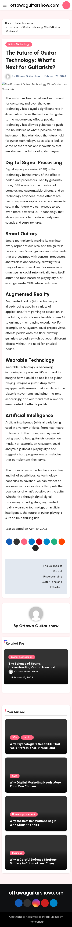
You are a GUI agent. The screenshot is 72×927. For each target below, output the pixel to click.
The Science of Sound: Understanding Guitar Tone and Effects (31, 667)
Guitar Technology (19, 44)
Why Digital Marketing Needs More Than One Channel (35, 784)
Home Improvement (23, 814)
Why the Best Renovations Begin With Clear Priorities (33, 823)
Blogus (55, 917)
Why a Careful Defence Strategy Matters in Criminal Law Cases (33, 861)
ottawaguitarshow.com (34, 5)
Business (17, 852)
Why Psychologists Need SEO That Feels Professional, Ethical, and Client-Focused (35, 747)
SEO (14, 737)
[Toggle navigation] (4, 5)
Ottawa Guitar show (28, 76)
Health (27, 737)
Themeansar (36, 921)
